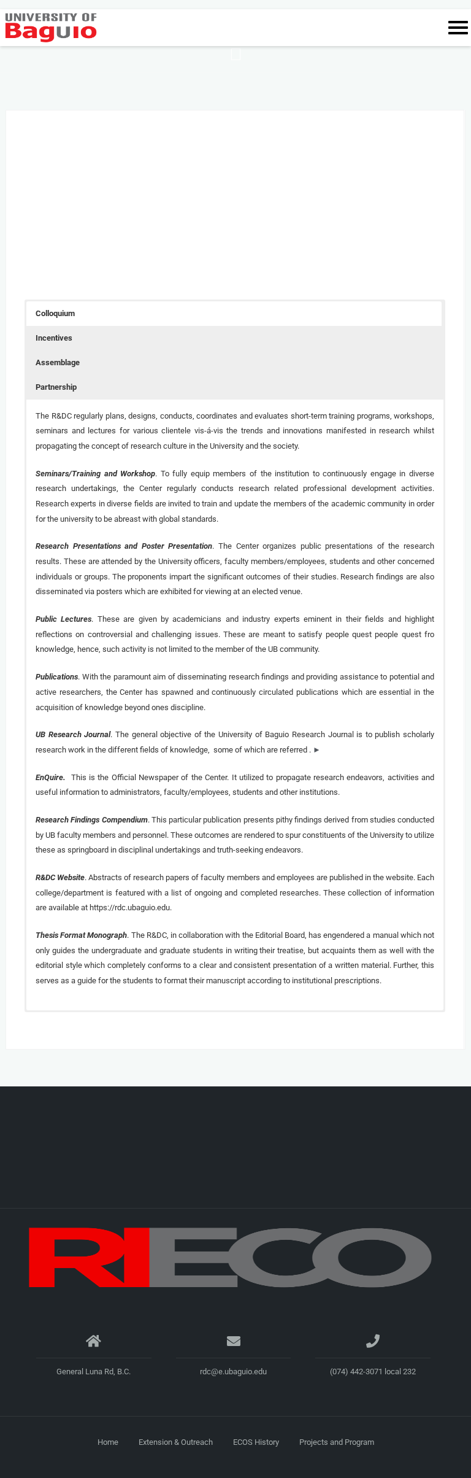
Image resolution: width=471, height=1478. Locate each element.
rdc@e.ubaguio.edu (233, 1371)
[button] (234, 313)
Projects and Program (336, 1442)
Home (108, 1442)
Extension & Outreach (176, 1442)
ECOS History (256, 1442)
